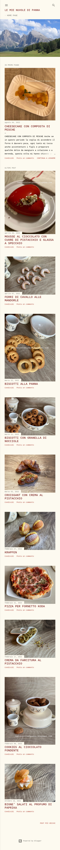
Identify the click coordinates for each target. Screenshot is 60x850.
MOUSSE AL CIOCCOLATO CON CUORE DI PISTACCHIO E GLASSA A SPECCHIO (29, 240)
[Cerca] (53, 5)
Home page (12, 15)
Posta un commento (25, 158)
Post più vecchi (47, 823)
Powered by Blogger (32, 841)
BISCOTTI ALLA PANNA (21, 384)
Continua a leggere (46, 158)
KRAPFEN (11, 552)
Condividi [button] (9, 158)
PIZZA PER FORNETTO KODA (25, 606)
